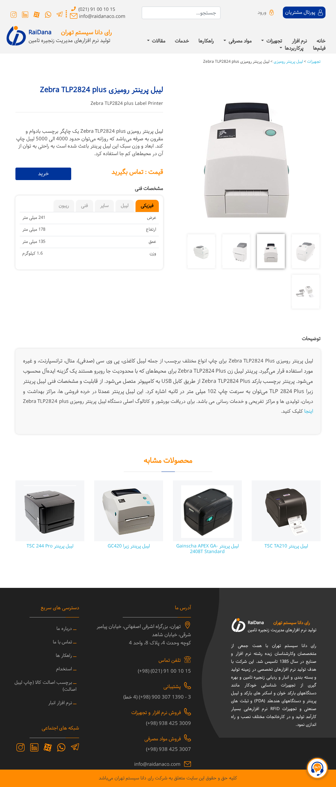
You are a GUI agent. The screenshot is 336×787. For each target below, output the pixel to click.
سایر (104, 206)
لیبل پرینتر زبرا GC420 (129, 546)
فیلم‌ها (319, 49)
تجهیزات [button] (273, 41)
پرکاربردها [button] (294, 49)
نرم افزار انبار (60, 703)
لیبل (125, 206)
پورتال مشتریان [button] (301, 13)
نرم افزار (299, 41)
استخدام (64, 669)
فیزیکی (147, 206)
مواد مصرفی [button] (239, 41)
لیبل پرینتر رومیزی (288, 61)
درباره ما (64, 629)
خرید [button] (43, 173)
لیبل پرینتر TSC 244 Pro (50, 546)
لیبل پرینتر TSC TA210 (286, 546)
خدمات (182, 41)
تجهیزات (313, 61)
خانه (321, 41)
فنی (84, 206)
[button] (310, 158)
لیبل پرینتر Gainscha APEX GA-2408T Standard (207, 549)
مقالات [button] (158, 41)
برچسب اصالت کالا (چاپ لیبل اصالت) (45, 686)
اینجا (308, 411)
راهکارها (206, 41)
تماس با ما (62, 642)
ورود (262, 13)
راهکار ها (64, 656)
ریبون (64, 206)
